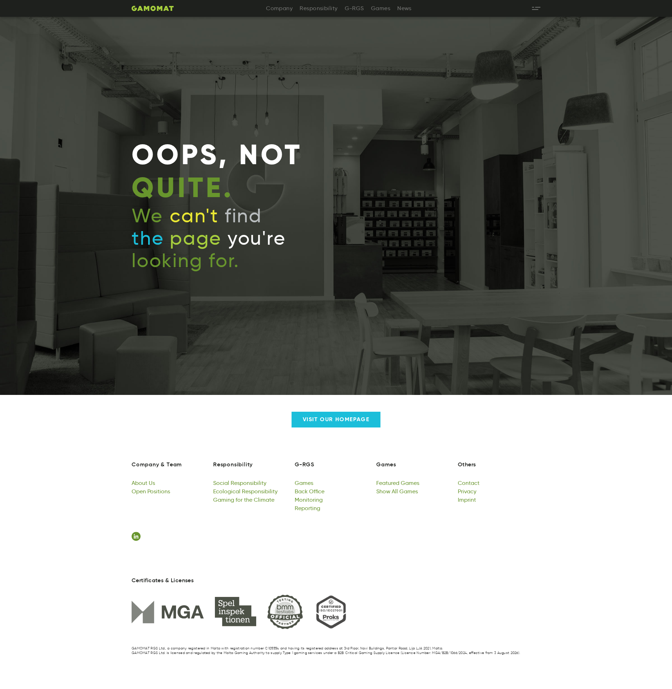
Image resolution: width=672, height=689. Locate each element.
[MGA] (168, 612)
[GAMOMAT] (153, 8)
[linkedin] (137, 536)
